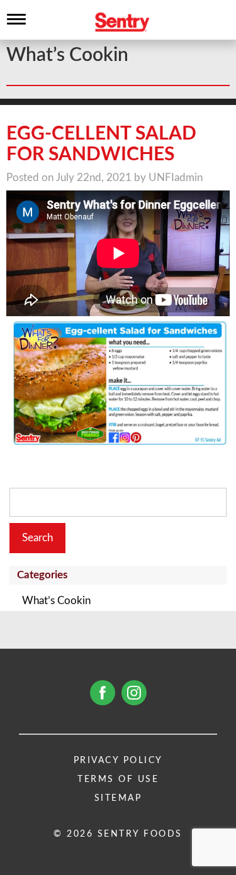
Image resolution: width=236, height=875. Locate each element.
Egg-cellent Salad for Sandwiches (101, 144)
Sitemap (118, 798)
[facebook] (102, 692)
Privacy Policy (118, 760)
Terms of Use (118, 779)
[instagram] (134, 692)
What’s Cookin (56, 600)
